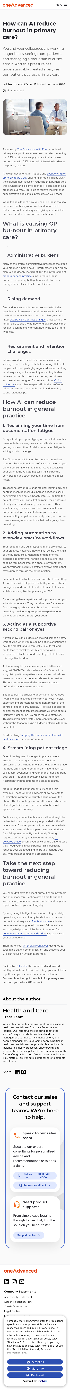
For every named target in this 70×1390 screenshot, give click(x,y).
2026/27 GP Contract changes (28, 319)
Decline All (37, 1375)
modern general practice (17, 276)
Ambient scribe (41, 921)
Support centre (26, 1235)
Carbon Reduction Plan (18, 1301)
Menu (59, 4)
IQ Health (21, 966)
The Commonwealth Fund (32, 149)
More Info (37, 1368)
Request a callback (35, 1185)
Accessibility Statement (18, 1297)
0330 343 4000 (36, 1176)
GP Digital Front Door (35, 945)
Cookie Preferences (16, 1306)
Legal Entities (12, 1311)
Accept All (37, 1362)
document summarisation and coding (25, 933)
